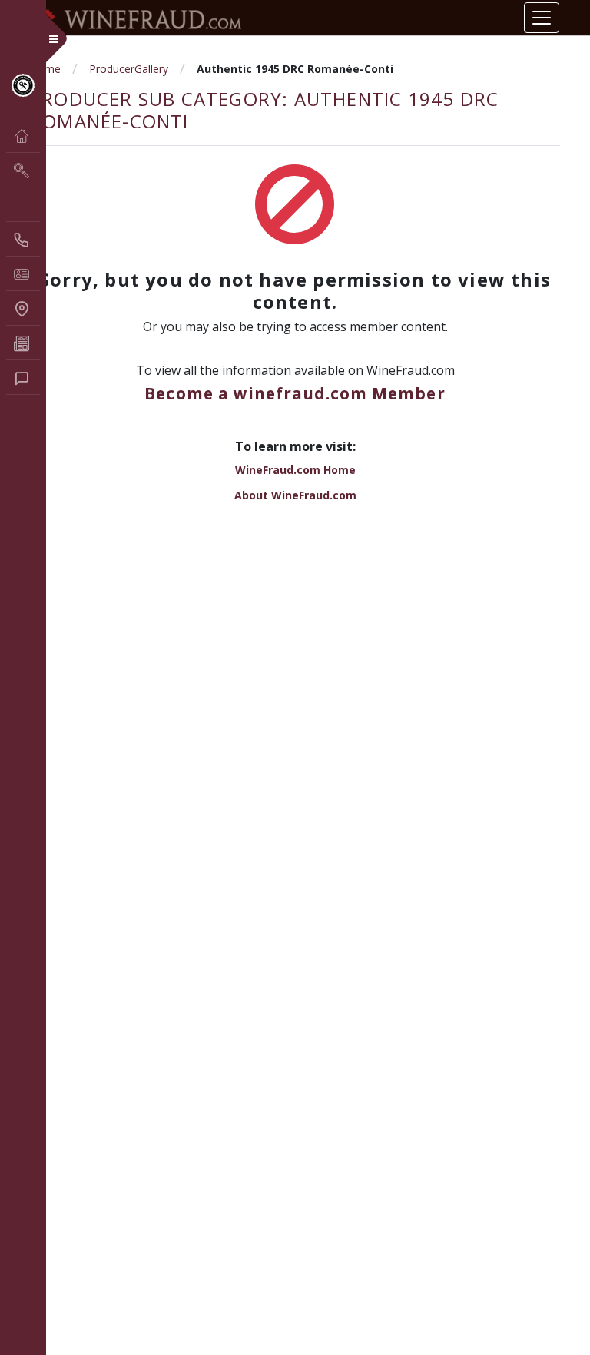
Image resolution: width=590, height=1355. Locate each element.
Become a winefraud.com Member (294, 393)
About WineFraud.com (295, 495)
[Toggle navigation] (541, 17)
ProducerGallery (128, 68)
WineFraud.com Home (295, 469)
